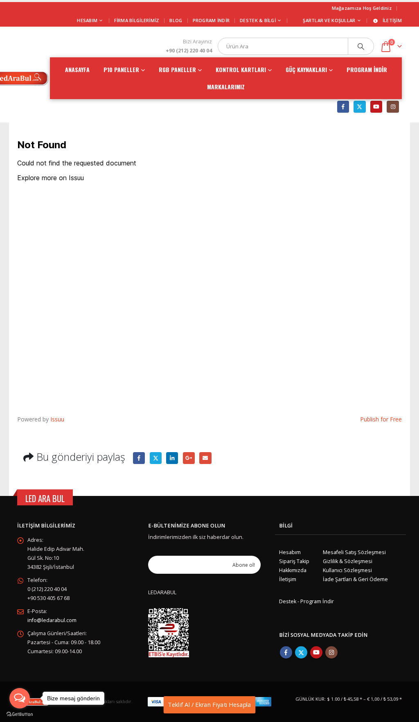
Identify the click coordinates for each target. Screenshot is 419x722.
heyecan (156, 458)
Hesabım (290, 552)
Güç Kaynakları (306, 69)
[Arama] (361, 46)
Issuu (57, 419)
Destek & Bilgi (258, 20)
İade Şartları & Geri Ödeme (355, 579)
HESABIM (87, 20)
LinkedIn (172, 458)
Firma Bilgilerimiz (137, 20)
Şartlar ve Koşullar (329, 20)
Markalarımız (226, 86)
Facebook (139, 458)
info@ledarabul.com (52, 620)
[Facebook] (343, 107)
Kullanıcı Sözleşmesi (347, 570)
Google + (189, 458)
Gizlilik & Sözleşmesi (347, 561)
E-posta (205, 458)
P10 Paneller (121, 69)
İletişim (392, 20)
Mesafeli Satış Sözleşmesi (354, 552)
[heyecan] (359, 107)
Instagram (331, 652)
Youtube (316, 652)
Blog (175, 20)
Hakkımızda (292, 570)
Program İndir (211, 20)
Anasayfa (77, 69)
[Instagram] (393, 107)
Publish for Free (381, 419)
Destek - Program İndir (306, 601)
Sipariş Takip (294, 561)
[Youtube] (376, 107)
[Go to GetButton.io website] (20, 713)
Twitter (301, 652)
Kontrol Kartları (241, 69)
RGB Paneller (177, 69)
